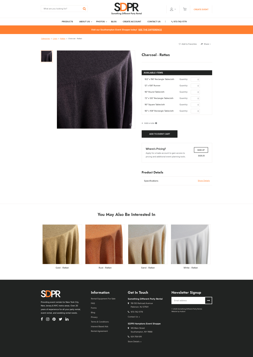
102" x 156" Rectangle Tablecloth (159, 79)
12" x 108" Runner (152, 86)
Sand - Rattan (148, 267)
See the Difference (150, 29)
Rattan (62, 38)
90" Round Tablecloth (154, 92)
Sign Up (201, 150)
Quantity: (183, 79)
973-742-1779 (180, 21)
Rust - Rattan (105, 267)
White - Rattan (191, 267)
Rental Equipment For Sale (103, 298)
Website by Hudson (178, 311)
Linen (55, 38)
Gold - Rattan (62, 267)
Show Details (204, 181)
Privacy (94, 317)
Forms (94, 307)
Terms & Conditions (100, 321)
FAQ (93, 303)
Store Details (134, 341)
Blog (93, 312)
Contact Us (133, 316)
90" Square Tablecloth (155, 105)
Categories (45, 38)
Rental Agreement (99, 331)
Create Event (201, 9)
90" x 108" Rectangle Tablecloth (159, 111)
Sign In (201, 155)
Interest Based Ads (99, 326)
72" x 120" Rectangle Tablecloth (159, 98)
